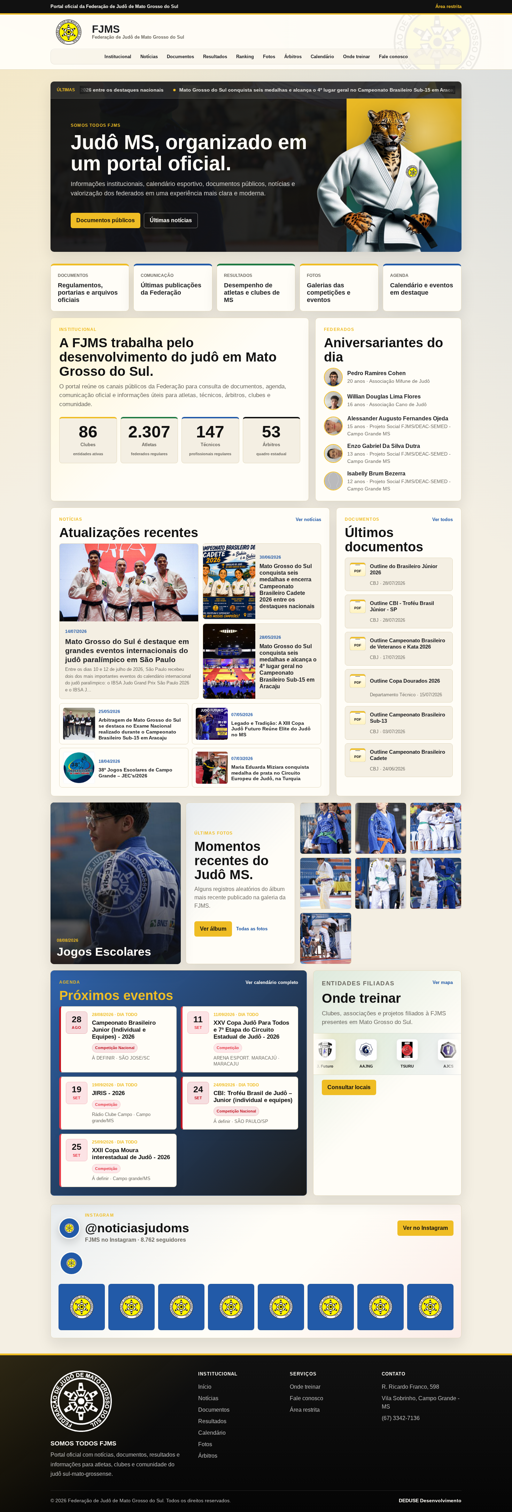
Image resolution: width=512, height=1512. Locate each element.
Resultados (215, 56)
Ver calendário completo (272, 982)
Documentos (180, 56)
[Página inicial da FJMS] (81, 1401)
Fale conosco (393, 56)
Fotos (269, 56)
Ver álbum (213, 929)
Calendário (322, 56)
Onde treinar (356, 56)
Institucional (117, 56)
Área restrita (448, 6)
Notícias (149, 56)
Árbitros (293, 56)
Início (204, 1387)
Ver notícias (308, 519)
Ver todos (442, 519)
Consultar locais (349, 1087)
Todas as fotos (251, 928)
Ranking (245, 56)
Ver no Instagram (425, 1228)
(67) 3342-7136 (401, 1418)
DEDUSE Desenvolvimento (430, 1500)
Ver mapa (443, 982)
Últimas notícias (171, 220)
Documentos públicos (105, 220)
